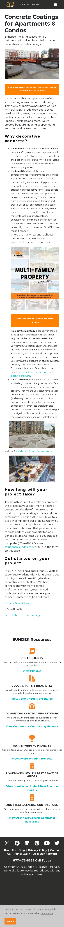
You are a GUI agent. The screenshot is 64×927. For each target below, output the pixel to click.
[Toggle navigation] (55, 4)
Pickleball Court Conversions (34, 451)
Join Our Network (45, 853)
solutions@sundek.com (19, 547)
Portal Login (22, 853)
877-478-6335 (32, 4)
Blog (22, 850)
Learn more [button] (47, 913)
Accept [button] (10, 921)
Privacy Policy (37, 850)
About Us (9, 850)
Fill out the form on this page (23, 615)
